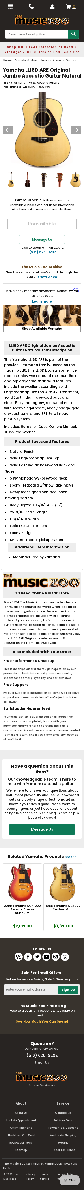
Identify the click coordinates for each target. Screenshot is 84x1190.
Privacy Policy (30, 1176)
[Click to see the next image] (76, 130)
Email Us (42, 1062)
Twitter (37, 957)
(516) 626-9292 (42, 252)
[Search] (73, 34)
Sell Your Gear (63, 1120)
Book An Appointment (21, 1120)
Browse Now (48, 276)
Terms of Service (46, 1176)
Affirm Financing (21, 1128)
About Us (21, 1113)
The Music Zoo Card (21, 1135)
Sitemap (21, 1150)
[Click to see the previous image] (8, 130)
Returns (63, 1142)
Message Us (42, 239)
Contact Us (63, 1113)
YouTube (46, 957)
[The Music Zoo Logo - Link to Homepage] (42, 20)
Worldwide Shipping (63, 1135)
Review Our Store (21, 1142)
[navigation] (10, 6)
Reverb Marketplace (19, 957)
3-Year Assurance (63, 1150)
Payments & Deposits (63, 1128)
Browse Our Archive (42, 1085)
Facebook (28, 957)
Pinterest (65, 957)
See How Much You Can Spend (42, 1021)
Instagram (56, 957)
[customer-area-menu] (52, 6)
